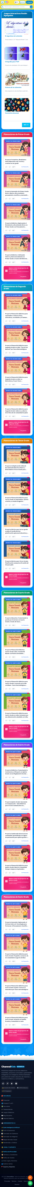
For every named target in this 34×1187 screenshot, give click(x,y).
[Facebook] (3, 1083)
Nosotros (17, 1184)
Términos (14, 1181)
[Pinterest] (7, 1083)
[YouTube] (12, 1083)
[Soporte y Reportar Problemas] (30, 1177)
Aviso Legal (27, 1181)
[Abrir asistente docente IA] (30, 1183)
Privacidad (7, 1181)
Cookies (20, 1181)
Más (25, 125)
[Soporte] (16, 1083)
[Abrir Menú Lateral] (2, 2)
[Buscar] (31, 7)
